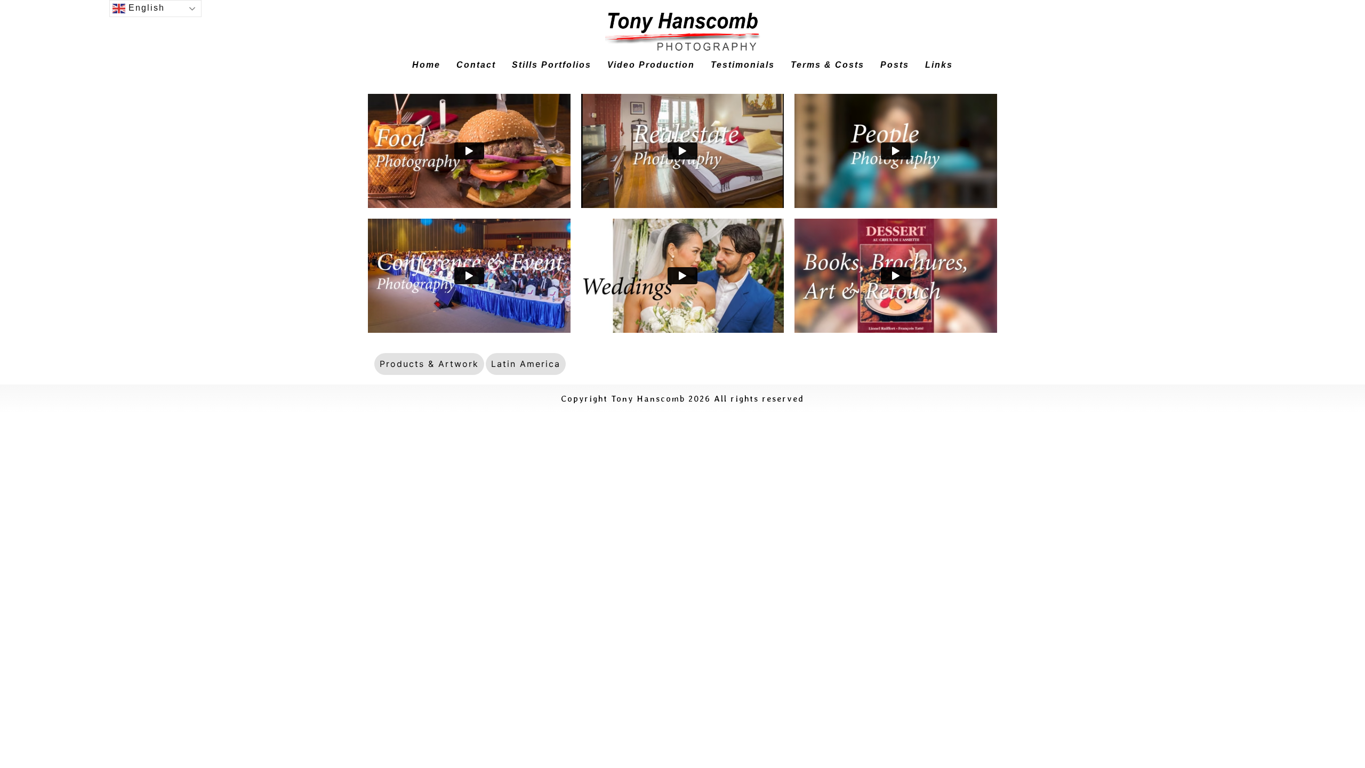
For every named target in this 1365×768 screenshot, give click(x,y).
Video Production (651, 64)
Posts (894, 64)
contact (476, 64)
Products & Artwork (429, 363)
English (145, 7)
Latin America (525, 363)
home (426, 64)
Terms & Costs (827, 64)
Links (939, 64)
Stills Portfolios (551, 64)
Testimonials (743, 64)
